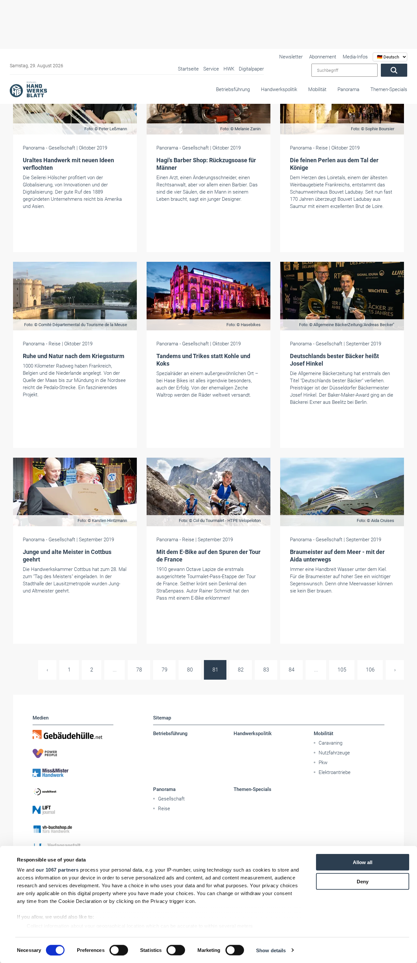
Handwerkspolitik (279, 89)
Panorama (348, 89)
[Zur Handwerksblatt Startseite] (28, 89)
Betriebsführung (233, 89)
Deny (362, 881)
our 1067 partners (57, 870)
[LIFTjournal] (73, 810)
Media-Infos (355, 57)
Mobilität (317, 89)
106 (370, 670)
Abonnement (322, 57)
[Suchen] (394, 70)
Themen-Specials (388, 89)
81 (215, 670)
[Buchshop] (73, 829)
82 (241, 670)
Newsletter (291, 57)
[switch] (118, 950)
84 (292, 670)
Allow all (362, 862)
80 (190, 670)
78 (139, 670)
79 (164, 670)
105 (342, 670)
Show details (271, 950)
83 (266, 670)
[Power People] (73, 753)
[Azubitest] (73, 791)
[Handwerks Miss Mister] (73, 772)
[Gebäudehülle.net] (73, 734)
